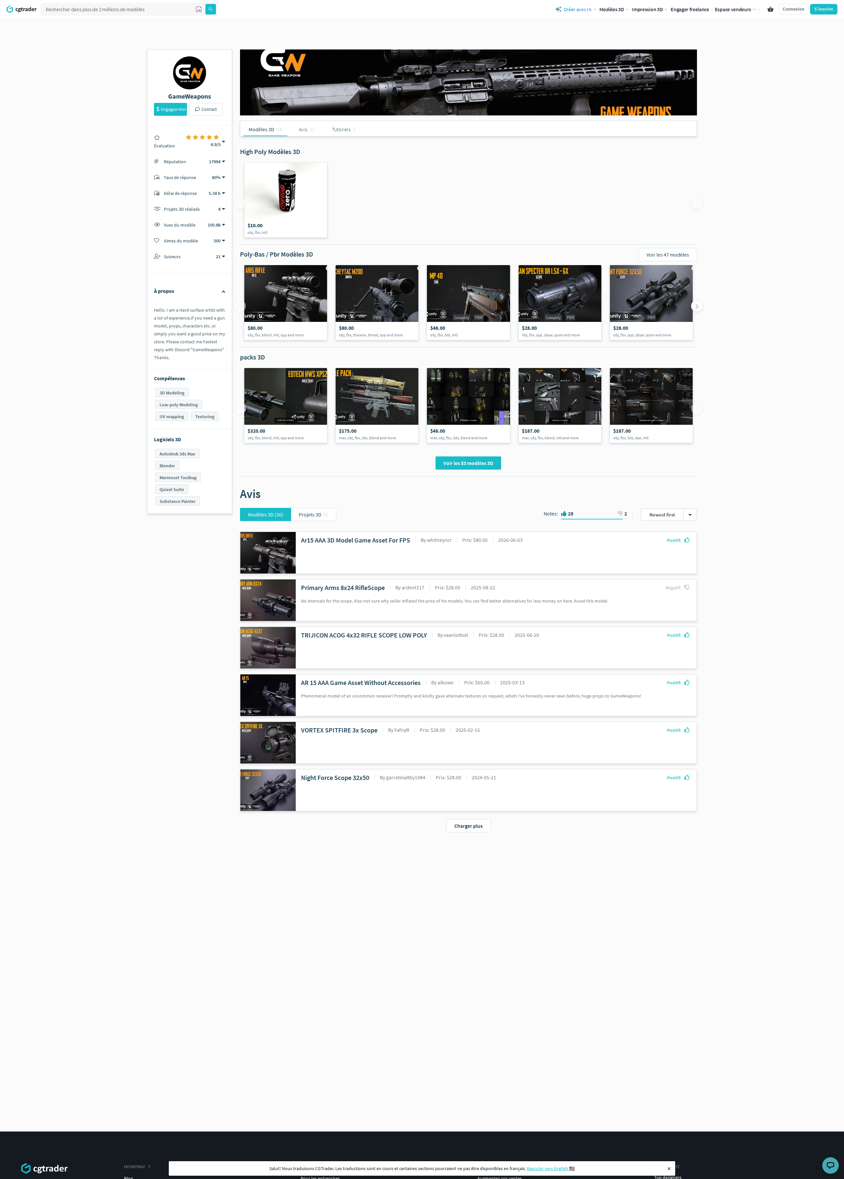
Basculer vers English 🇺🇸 (551, 1168)
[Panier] (770, 9)
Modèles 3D (265, 514)
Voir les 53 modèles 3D (468, 463)
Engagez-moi (173, 109)
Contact (209, 109)
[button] (199, 9)
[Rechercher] (210, 9)
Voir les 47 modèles (668, 254)
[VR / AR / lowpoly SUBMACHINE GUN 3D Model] (651, 405)
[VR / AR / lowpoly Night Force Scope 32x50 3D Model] (651, 302)
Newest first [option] (662, 515)
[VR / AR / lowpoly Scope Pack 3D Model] (285, 405)
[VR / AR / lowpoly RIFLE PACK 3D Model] (377, 405)
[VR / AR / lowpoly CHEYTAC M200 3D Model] (377, 302)
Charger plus (468, 825)
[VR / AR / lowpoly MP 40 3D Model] (468, 302)
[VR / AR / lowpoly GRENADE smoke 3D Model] (468, 405)
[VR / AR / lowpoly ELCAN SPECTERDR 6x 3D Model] (560, 302)
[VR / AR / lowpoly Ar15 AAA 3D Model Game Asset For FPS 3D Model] (285, 302)
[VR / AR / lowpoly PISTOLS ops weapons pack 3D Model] (560, 405)
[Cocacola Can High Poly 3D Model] (285, 200)
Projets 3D (313, 514)
